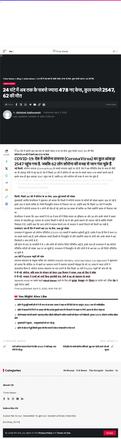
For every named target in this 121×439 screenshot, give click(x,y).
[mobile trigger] (5, 51)
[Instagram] (13, 399)
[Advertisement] (60, 26)
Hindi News (50, 280)
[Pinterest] (17, 399)
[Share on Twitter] (21, 104)
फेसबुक (81, 280)
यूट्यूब (74, 280)
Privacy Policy (45, 433)
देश (114, 280)
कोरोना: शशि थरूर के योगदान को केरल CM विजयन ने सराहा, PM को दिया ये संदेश (59, 272)
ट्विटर (92, 280)
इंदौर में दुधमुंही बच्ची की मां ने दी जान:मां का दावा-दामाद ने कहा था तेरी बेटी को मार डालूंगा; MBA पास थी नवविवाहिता (61, 304)
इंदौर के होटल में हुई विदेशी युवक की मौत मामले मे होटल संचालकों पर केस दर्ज (46, 328)
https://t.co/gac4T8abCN (33, 187)
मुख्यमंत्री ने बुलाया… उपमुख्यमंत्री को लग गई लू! (36, 323)
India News (9, 83)
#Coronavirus (63, 180)
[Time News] (60, 51)
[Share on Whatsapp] (25, 104)
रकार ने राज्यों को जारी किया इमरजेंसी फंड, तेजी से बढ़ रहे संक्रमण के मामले (57, 276)
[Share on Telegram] (30, 104)
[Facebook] (4, 399)
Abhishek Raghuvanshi (28, 112)
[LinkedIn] (22, 399)
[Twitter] (8, 399)
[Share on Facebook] (16, 104)
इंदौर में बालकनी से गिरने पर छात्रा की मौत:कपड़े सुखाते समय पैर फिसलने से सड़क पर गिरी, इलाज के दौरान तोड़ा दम (61, 309)
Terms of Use (63, 433)
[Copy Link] (39, 104)
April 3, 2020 (42, 192)
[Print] (44, 104)
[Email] (35, 104)
